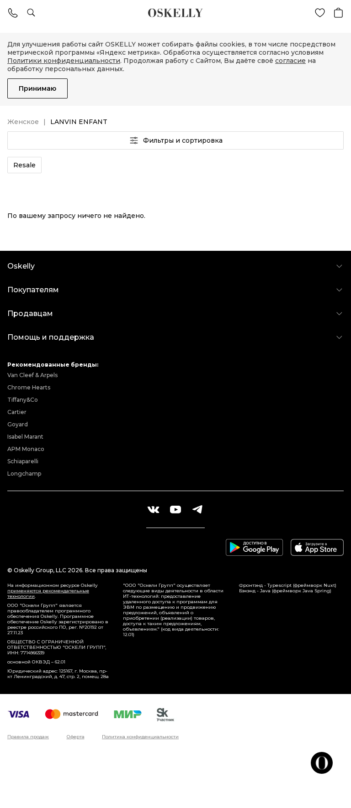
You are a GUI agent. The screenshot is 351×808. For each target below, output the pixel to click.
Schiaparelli (22, 461)
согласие (290, 61)
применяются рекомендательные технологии (48, 593)
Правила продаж (28, 737)
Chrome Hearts (28, 387)
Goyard (17, 424)
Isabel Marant (25, 436)
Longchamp (24, 473)
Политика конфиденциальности (140, 737)
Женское (23, 122)
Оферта (76, 737)
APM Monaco (25, 448)
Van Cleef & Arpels (32, 375)
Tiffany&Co (22, 399)
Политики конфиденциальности (63, 61)
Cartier (17, 412)
